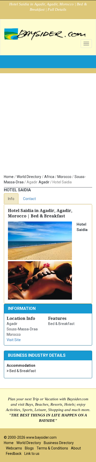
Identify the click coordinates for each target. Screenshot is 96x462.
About (76, 448)
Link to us (31, 454)
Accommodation (21, 365)
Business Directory (59, 443)
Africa (49, 177)
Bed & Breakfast (22, 371)
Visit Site (14, 340)
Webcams (14, 448)
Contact (29, 199)
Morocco (64, 177)
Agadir (44, 182)
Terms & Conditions (52, 448)
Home (9, 177)
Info (11, 199)
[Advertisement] (48, 121)
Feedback (14, 454)
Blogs (29, 448)
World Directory (29, 177)
